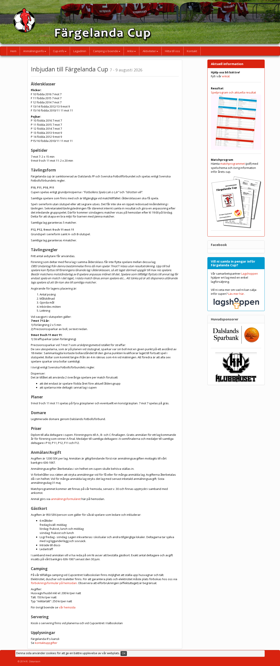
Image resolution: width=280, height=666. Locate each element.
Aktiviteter (149, 51)
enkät (226, 76)
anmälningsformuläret (66, 499)
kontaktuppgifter (46, 643)
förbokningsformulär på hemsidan (54, 583)
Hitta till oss (172, 51)
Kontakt (192, 51)
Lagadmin (79, 51)
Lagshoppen (249, 274)
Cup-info (58, 51)
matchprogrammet (232, 164)
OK (124, 653)
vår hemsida (67, 607)
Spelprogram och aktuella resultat (233, 92)
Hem (13, 51)
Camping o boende (105, 51)
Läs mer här (236, 294)
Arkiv (130, 51)
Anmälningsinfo (33, 51)
